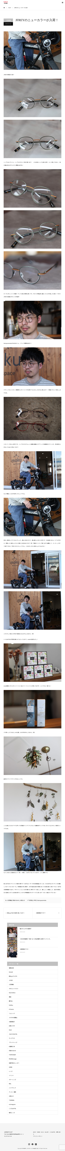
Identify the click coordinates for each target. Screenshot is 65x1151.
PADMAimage (13, 1059)
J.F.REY (11, 980)
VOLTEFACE (12, 993)
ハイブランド (12, 1088)
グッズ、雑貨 (12, 1092)
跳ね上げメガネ (13, 976)
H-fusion (11, 1009)
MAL (10, 1084)
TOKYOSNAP (12, 1055)
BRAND (38, 1132)
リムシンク (12, 1013)
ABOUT (34, 1132)
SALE (10, 1030)
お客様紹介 (12, 1022)
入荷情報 (8, 20)
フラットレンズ (13, 1042)
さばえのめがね (13, 1034)
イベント (11, 1075)
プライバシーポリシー (37, 1136)
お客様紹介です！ (24, 949)
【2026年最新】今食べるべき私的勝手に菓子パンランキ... (35, 939)
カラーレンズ (12, 1079)
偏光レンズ (12, 1112)
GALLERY (46, 1132)
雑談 (10, 997)
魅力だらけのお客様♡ (26, 929)
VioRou (11, 1005)
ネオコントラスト (13, 988)
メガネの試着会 (13, 1017)
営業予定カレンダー (14, 1063)
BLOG (42, 1132)
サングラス (12, 1038)
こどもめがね (12, 1108)
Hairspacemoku (41, 900)
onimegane (12, 1104)
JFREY (35, 900)
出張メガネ (12, 1026)
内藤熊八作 (12, 1046)
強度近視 (11, 968)
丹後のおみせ (15, 900)
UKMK (10, 1067)
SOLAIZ (11, 972)
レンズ (10, 1071)
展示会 (10, 1001)
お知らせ (22, 900)
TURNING (11, 1100)
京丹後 (31, 900)
